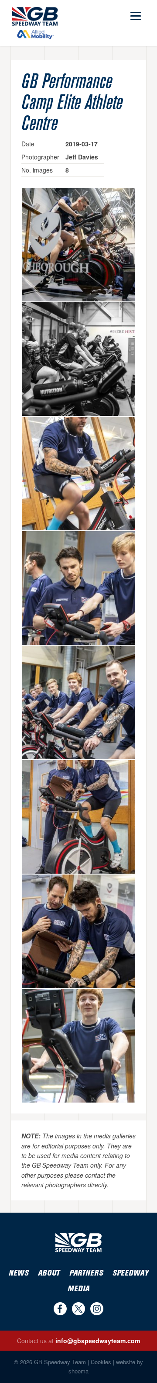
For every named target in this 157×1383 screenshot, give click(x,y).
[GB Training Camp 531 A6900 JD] (78, 244)
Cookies (101, 1362)
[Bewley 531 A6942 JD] (78, 1046)
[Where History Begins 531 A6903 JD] (78, 359)
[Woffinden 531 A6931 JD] (78, 473)
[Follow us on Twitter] (78, 1308)
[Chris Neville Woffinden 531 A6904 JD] (78, 931)
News (18, 1273)
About (49, 1273)
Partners (86, 1273)
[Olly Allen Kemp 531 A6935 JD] (78, 588)
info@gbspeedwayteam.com (97, 1340)
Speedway (130, 1273)
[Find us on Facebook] (60, 1308)
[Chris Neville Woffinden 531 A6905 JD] (78, 817)
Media (78, 1288)
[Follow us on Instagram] (96, 1308)
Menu (134, 12)
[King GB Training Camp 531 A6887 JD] (78, 702)
